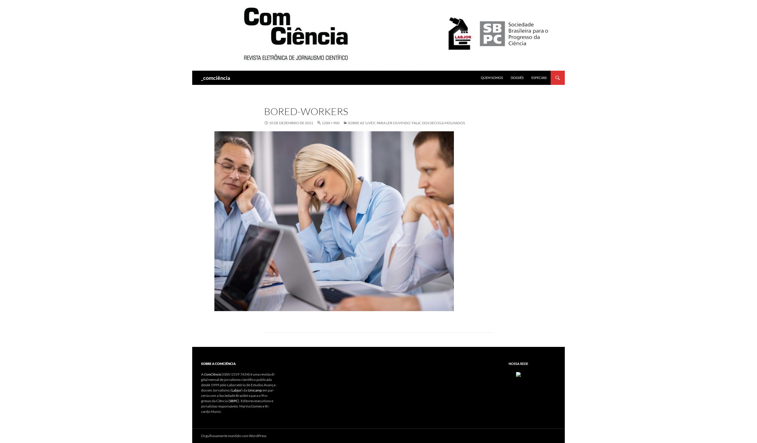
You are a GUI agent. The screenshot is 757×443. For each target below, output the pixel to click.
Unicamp (255, 390)
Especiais (539, 78)
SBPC (233, 401)
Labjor (237, 390)
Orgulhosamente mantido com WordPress (233, 436)
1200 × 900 (330, 123)
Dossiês (517, 78)
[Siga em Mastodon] (518, 374)
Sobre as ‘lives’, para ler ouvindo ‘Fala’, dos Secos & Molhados (406, 123)
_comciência (215, 78)
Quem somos (492, 78)
